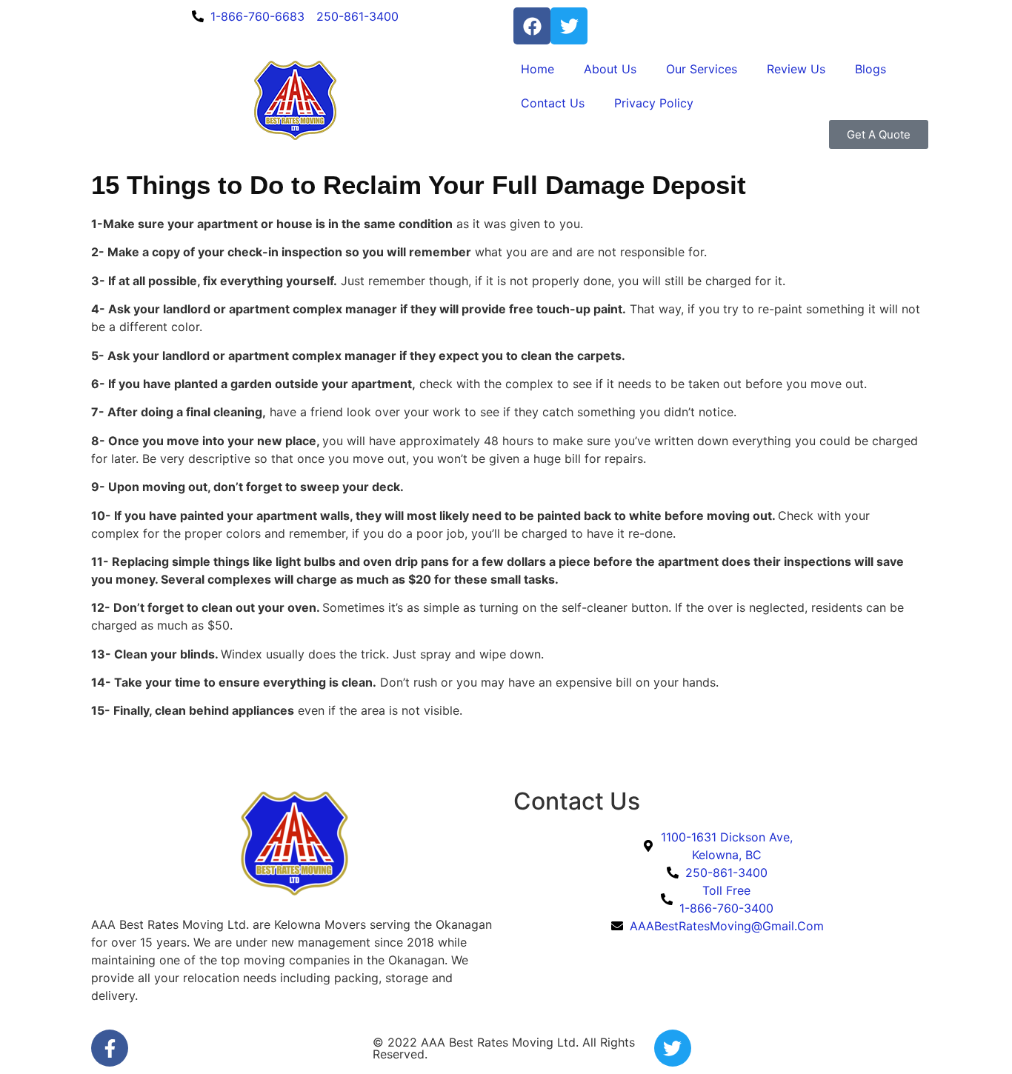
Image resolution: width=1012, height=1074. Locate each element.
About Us (610, 68)
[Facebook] (531, 25)
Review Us (796, 68)
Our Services (701, 68)
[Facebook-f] (109, 1048)
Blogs (870, 68)
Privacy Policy (653, 103)
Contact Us (553, 103)
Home (537, 68)
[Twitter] (568, 25)
